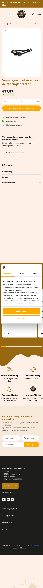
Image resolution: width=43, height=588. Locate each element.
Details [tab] (21, 273)
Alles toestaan (21, 311)
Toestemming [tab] (8, 273)
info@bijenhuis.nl (11, 492)
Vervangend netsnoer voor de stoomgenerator (23, 24)
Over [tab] (35, 273)
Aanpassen (20, 318)
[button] (3, 14)
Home (4, 24)
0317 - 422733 (11, 486)
